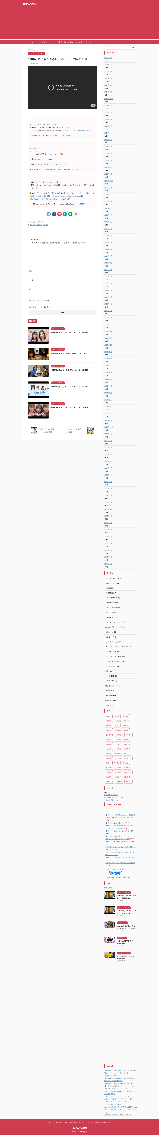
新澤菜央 (127, 749)
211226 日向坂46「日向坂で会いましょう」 (120, 1096)
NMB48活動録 (30, 4)
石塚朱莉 (109, 772)
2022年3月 (108, 311)
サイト (31, 289)
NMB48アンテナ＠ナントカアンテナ (116, 797)
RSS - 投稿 (108, 888)
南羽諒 (117, 725)
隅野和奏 (127, 777)
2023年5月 (108, 215)
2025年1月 (108, 78)
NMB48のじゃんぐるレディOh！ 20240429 (69, 332)
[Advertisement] (79, 23)
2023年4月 (108, 222)
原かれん (125, 725)
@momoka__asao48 (75, 196)
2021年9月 (108, 352)
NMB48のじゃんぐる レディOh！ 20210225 (69, 353)
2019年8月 (108, 523)
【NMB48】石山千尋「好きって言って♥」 (120, 831)
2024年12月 (108, 85)
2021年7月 (108, 365)
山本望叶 (109, 744)
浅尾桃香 (39, 225)
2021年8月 (108, 359)
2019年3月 (108, 557)
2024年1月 (108, 160)
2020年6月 (108, 454)
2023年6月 (108, 208)
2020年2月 (108, 482)
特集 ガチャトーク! (48, 42)
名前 (31, 271)
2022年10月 (108, 263)
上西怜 (108, 716)
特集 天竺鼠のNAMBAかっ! (65, 42)
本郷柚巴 (109, 753)
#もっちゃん (48, 185)
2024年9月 (108, 105)
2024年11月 (108, 92)
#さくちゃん (41, 193)
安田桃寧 (119, 735)
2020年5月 (108, 461)
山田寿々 (118, 744)
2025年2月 (108, 71)
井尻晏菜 (109, 721)
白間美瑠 (118, 767)
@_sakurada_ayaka (60, 196)
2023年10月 (108, 181)
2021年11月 (108, 338)
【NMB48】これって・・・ (114, 823)
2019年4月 (108, 550)
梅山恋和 (127, 753)
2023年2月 (108, 235)
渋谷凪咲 (109, 767)
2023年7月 (108, 201)
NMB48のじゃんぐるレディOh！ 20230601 (69, 407)
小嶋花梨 (109, 739)
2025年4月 (108, 58)
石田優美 (118, 772)
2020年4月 (108, 468)
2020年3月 (108, 475)
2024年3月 (108, 147)
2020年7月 (108, 447)
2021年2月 (108, 400)
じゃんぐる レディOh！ (37, 222)
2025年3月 (108, 64)
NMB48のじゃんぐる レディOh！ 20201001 (69, 370)
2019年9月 (108, 516)
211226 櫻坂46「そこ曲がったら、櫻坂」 (119, 1099)
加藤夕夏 (109, 725)
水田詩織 (118, 758)
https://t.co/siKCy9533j (57, 164)
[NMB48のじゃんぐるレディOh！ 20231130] (65, 214)
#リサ (50, 193)
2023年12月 (108, 167)
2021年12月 (108, 331)
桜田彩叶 (32, 225)
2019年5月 (108, 543)
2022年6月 (108, 290)
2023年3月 (108, 229)
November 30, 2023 (62, 136)
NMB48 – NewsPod (111, 795)
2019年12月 (108, 495)
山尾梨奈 (118, 739)
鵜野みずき (109, 781)
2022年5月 (108, 297)
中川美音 (116, 716)
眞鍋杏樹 (127, 767)
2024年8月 (108, 112)
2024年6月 (108, 126)
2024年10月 (108, 99)
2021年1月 (108, 406)
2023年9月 (108, 188)
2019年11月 (108, 502)
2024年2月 (108, 153)
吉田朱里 (109, 730)
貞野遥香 (118, 777)
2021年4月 (108, 386)
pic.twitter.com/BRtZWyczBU (60, 199)
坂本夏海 (118, 730)
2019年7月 (108, 530)
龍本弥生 (45, 225)
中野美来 (125, 716)
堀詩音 (126, 730)
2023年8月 (108, 194)
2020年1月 (108, 488)
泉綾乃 (108, 763)
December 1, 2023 (77, 204)
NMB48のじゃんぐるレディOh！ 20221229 (69, 387)
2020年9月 (108, 434)
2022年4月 (108, 304)
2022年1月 (108, 324)
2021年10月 (108, 345)
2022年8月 (108, 276)
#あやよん (33, 125)
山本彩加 (127, 739)
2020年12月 (108, 413)
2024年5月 (108, 133)
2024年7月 (108, 119)
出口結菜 (118, 721)
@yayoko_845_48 (46, 196)
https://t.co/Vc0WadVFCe (80, 130)
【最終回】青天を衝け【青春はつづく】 (118, 1115)
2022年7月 (108, 283)
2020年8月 (108, 441)
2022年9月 (108, 270)
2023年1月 (108, 242)
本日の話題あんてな (111, 800)
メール (32, 280)
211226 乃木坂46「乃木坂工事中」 (117, 1102)
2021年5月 (108, 379)
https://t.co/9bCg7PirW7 (39, 199)
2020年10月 (108, 427)
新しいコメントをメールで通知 (39, 301)
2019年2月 (108, 564)
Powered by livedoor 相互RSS (117, 877)
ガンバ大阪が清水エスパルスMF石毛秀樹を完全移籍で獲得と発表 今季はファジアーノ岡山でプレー (120, 1109)
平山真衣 (118, 749)
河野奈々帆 (127, 758)
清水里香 (125, 763)
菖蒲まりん (127, 772)
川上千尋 (109, 749)
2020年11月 (108, 420)
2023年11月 (108, 174)
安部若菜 (128, 735)
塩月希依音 (109, 735)
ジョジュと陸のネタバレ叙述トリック (82, 42)
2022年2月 (108, 318)
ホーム (31, 42)
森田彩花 (109, 758)
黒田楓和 (119, 781)
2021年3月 (108, 393)
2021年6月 (108, 372)
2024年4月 (108, 140)
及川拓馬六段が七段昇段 (112, 1104)
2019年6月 (108, 536)
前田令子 (127, 721)
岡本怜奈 (127, 744)
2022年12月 (108, 249)
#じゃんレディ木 (46, 125)
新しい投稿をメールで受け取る (39, 307)
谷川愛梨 (109, 777)
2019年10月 (108, 509)
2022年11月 (108, 256)
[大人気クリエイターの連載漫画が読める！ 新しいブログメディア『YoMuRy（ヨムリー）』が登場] (115, 875)
